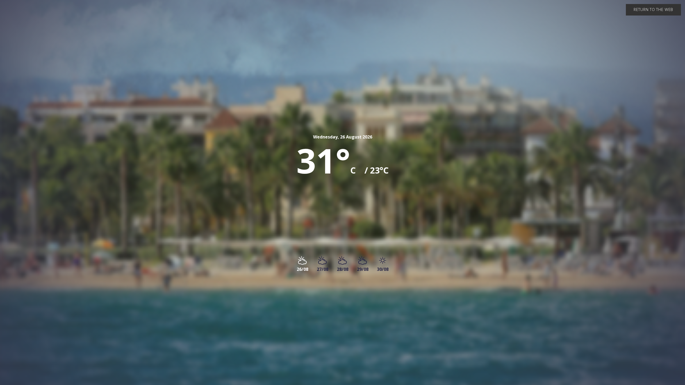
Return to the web (653, 9)
